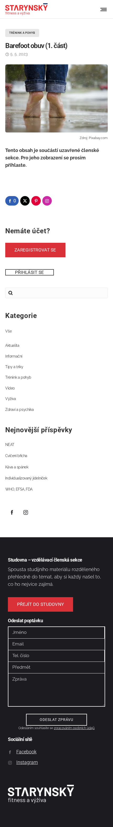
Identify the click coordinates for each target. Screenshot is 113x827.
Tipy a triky (14, 367)
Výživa (10, 399)
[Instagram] (25, 512)
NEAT (9, 445)
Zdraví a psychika (19, 409)
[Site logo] (26, 9)
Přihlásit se (29, 272)
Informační (13, 356)
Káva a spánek (16, 467)
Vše (8, 331)
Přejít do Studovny (40, 604)
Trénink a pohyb (18, 377)
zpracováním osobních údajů (74, 728)
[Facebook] (11, 512)
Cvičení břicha (16, 456)
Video (10, 388)
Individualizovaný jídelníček (26, 478)
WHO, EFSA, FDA (19, 489)
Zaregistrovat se (35, 250)
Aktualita (12, 345)
